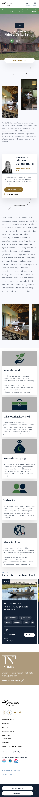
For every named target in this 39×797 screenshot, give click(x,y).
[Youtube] (15, 712)
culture (26, 752)
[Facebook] (9, 712)
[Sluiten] (36, 790)
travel (5, 752)
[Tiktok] (20, 712)
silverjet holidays (15, 752)
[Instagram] (4, 712)
